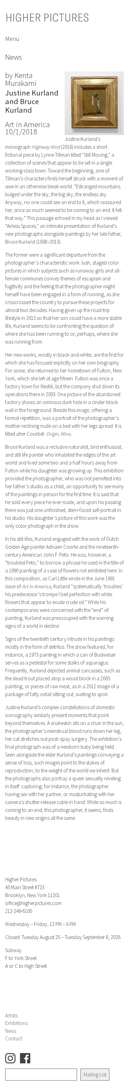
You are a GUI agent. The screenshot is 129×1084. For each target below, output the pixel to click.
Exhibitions (16, 1023)
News (10, 1031)
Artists (11, 1015)
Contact (13, 1038)
